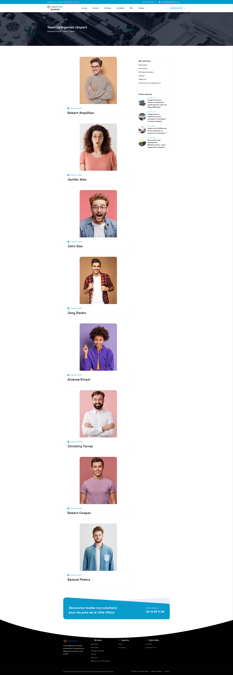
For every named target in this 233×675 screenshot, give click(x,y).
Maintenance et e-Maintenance (150, 83)
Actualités (120, 8)
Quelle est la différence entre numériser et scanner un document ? (157, 130)
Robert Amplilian (81, 113)
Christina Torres (80, 446)
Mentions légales (156, 671)
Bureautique (143, 65)
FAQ (131, 8)
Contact (141, 8)
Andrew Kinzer (79, 379)
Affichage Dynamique (146, 72)
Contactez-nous (150, 647)
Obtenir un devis (176, 8)
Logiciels (142, 76)
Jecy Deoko (77, 313)
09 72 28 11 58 (149, 2)
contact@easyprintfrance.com (170, 2)
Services (96, 8)
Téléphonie (142, 79)
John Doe (75, 246)
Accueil (84, 8)
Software (107, 8)
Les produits (122, 647)
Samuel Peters (79, 580)
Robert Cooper (79, 513)
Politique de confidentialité (139, 671)
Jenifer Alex (77, 179)
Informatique (143, 68)
